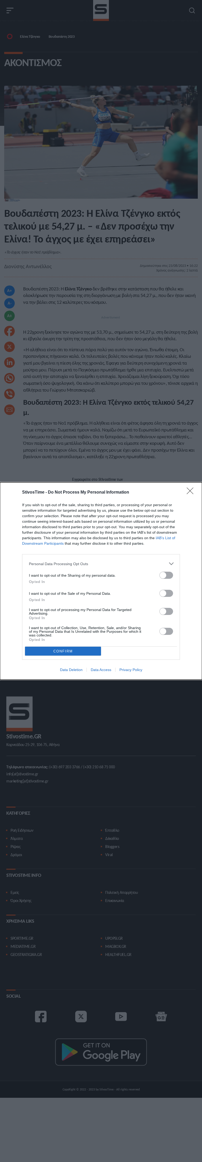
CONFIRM (63, 651)
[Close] (192, 493)
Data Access (101, 670)
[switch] (166, 575)
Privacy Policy (130, 670)
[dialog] (101, 581)
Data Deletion (71, 670)
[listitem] (101, 563)
